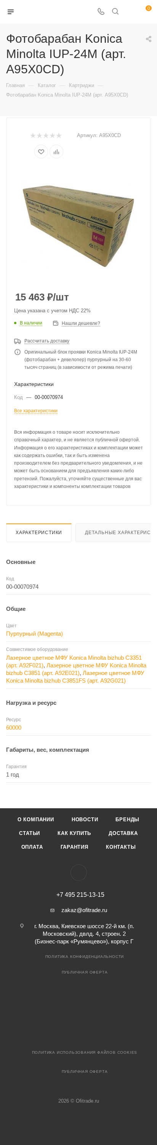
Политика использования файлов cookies (85, 1052)
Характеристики (39, 532)
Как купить (74, 833)
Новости (85, 819)
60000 (13, 727)
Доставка (123, 833)
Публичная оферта (85, 972)
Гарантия (74, 847)
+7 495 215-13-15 (80, 895)
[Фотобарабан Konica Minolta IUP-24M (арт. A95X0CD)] (78, 225)
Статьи (29, 833)
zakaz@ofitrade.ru (84, 910)
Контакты (121, 847)
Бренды (127, 819)
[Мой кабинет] (129, 12)
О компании (36, 819)
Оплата (32, 847)
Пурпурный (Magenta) (34, 633)
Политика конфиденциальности (84, 956)
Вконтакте (78, 872)
